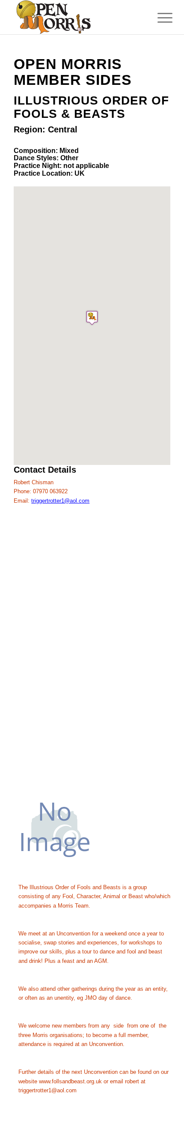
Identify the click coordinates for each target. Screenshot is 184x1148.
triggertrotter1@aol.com (60, 501)
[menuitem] (158, 18)
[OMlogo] (76, 17)
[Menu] (158, 18)
